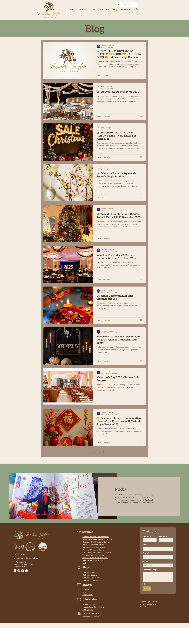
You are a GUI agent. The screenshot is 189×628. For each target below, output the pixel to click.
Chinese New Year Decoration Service (96, 552)
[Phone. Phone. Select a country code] (146, 557)
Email (145, 544)
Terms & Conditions (89, 604)
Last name (163, 536)
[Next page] (104, 452)
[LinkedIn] (22, 570)
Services (87, 532)
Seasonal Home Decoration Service (95, 537)
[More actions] (141, 46)
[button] (94, 9)
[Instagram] (18, 570)
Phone (146, 553)
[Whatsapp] (26, 570)
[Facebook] (15, 570)
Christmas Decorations (91, 577)
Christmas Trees (88, 572)
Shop (85, 567)
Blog (84, 592)
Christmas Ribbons (89, 575)
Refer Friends (87, 595)
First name (147, 536)
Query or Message (150, 570)
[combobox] (158, 565)
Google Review (96, 616)
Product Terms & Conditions (93, 607)
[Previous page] (85, 452)
